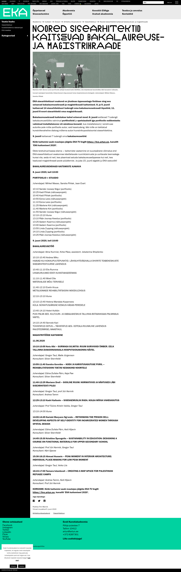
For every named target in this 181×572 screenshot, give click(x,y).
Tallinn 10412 (69, 528)
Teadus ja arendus (132, 10)
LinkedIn (7, 532)
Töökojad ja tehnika (62, 1)
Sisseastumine (41, 13)
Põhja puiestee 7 (71, 525)
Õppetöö (67, 13)
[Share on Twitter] (39, 501)
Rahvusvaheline (108, 1)
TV (19, 1)
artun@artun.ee (70, 531)
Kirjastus (93, 1)
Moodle (44, 1)
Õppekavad (39, 10)
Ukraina (76, 3)
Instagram (8, 527)
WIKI (51, 1)
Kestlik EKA (20, 3)
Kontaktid (127, 13)
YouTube (7, 539)
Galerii (73, 1)
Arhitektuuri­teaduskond (41, 513)
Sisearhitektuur (7, 25)
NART (12, 3)
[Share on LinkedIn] (44, 501)
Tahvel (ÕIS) (35, 1)
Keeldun (21, 566)
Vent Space (5, 3)
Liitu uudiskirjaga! (72, 538)
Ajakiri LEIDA (55, 3)
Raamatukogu (82, 1)
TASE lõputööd (32, 3)
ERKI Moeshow (43, 3)
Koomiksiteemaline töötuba (9, 570)
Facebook (7, 525)
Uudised (4, 1)
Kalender (12, 1)
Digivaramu (87, 3)
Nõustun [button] (13, 566)
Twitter (6, 530)
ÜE (99, 1)
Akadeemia (69, 10)
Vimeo (6, 537)
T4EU (63, 3)
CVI (117, 1)
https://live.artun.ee (98, 141)
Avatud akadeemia (102, 13)
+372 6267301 (70, 534)
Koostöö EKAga (100, 10)
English (169, 2)
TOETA (69, 3)
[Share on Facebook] (33, 501)
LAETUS (96, 3)
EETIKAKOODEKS (125, 1)
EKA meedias (6, 30)
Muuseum (26, 1)
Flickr (5, 534)
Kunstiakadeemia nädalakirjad (12, 28)
